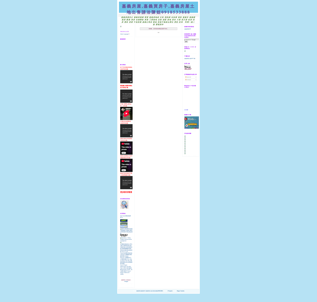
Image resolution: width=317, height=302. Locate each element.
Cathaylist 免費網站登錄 (126, 254)
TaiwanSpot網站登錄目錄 (126, 253)
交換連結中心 (128, 257)
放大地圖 (186, 109)
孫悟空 (125, 271)
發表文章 (188, 77)
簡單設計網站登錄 (124, 250)
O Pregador (170, 291)
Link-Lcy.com (125, 251)
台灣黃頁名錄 (126, 245)
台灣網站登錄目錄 (124, 244)
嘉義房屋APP (187, 29)
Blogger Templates (180, 291)
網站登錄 (122, 256)
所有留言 (188, 79)
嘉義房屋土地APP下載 (189, 58)
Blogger (126, 281)
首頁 (158, 32)
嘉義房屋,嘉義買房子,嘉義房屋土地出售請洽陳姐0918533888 (158, 9)
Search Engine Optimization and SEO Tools (125, 266)
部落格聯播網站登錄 (126, 248)
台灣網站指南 (123, 259)
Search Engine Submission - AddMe (125, 272)
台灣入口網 (125, 268)
